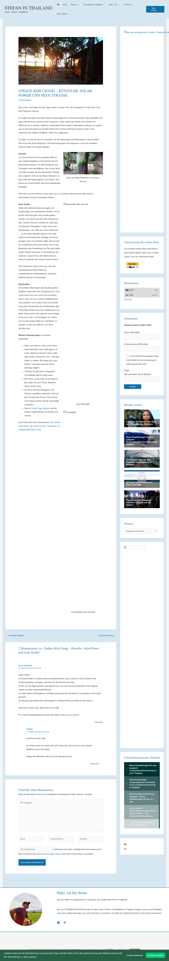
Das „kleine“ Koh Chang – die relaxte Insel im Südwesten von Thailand (39, 426)
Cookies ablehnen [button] (135, 955)
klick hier (128, 299)
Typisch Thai (35, 429)
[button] (155, 9)
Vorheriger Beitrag (15, 635)
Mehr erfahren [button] (30, 957)
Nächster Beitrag (107, 635)
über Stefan (62, 14)
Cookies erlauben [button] (155, 955)
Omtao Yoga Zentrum (40, 408)
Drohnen (127, 4)
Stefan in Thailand (28, 8)
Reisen (74, 4)
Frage (137, 372)
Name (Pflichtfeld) (132, 332)
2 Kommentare (24, 100)
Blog (65, 4)
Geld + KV (112, 4)
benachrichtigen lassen (51, 854)
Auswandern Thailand (92, 4)
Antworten (98, 722)
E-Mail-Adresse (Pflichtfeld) (136, 344)
